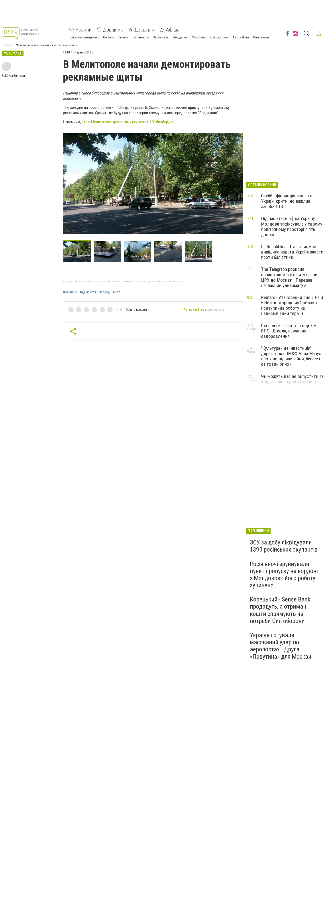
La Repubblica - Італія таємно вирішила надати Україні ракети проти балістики (292, 252)
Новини (84, 30)
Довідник (113, 30)
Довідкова (180, 37)
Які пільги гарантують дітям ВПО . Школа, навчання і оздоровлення (288, 331)
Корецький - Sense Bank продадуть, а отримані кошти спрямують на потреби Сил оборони (280, 610)
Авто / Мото (241, 37)
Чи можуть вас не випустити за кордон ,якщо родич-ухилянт (292, 379)
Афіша (173, 30)
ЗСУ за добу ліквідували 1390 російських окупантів (284, 546)
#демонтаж (88, 292)
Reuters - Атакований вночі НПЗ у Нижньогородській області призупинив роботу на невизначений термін (292, 305)
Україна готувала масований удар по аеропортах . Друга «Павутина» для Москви (280, 645)
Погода (123, 37)
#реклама (70, 292)
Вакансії (108, 37)
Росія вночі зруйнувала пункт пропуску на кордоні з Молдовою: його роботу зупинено (284, 574)
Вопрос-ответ (219, 37)
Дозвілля (144, 30)
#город (104, 292)
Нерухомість (141, 37)
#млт (116, 292)
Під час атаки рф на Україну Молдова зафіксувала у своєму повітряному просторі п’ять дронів (291, 226)
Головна (6, 45)
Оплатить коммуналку (84, 37)
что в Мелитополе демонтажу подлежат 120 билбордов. (128, 122)
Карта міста (161, 37)
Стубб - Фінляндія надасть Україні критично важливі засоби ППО (286, 201)
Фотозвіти (199, 37)
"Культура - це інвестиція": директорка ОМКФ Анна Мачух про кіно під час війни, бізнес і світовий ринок (291, 356)
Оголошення (261, 37)
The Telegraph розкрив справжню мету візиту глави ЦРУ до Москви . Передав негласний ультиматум (289, 277)
